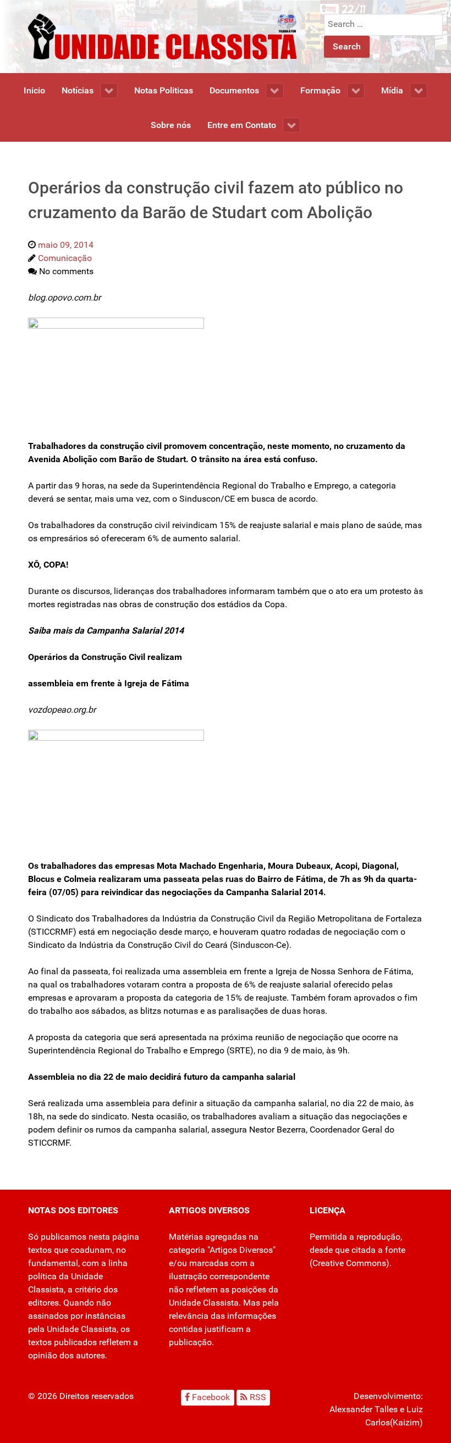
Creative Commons (349, 1263)
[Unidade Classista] (162, 36)
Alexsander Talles (363, 1409)
